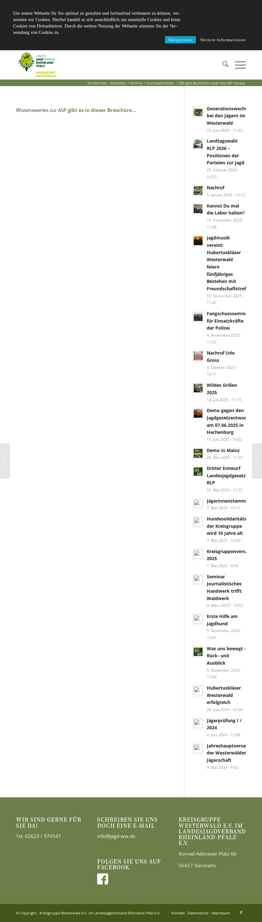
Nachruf (215, 187)
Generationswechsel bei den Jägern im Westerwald (229, 115)
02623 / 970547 (43, 836)
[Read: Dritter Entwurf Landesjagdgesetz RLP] (198, 471)
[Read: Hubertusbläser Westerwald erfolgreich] (198, 691)
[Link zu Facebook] (241, 912)
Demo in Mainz (223, 450)
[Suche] (222, 65)
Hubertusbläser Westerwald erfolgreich (224, 695)
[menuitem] (222, 65)
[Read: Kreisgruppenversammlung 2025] (198, 554)
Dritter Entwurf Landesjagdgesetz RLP (226, 475)
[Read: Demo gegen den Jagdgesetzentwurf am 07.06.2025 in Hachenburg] (198, 413)
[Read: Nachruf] (198, 190)
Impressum (221, 912)
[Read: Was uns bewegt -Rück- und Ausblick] (198, 651)
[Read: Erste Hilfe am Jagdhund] (198, 619)
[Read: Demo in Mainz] (198, 453)
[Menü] (237, 65)
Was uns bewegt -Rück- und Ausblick (226, 655)
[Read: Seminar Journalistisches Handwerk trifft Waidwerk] (198, 579)
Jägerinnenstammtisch (232, 501)
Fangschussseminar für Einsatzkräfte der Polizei (228, 320)
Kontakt (178, 912)
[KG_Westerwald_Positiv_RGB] (37, 65)
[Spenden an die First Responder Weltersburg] (5, 461)
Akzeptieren (180, 39)
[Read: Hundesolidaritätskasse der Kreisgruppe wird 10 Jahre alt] (198, 521)
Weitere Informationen (223, 39)
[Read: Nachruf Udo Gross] (198, 356)
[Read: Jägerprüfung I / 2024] (198, 723)
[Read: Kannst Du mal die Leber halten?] (198, 209)
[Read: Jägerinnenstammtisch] (198, 504)
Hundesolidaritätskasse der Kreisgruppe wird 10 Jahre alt (233, 526)
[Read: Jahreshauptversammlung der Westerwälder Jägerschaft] (198, 748)
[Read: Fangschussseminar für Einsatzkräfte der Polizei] (198, 316)
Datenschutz (198, 912)
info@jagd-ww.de (116, 836)
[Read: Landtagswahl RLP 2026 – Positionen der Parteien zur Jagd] (198, 144)
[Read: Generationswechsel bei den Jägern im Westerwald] (198, 111)
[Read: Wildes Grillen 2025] (198, 388)
